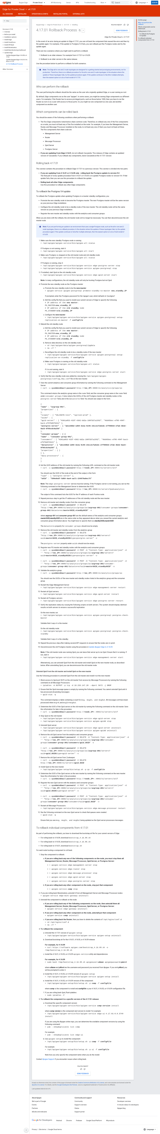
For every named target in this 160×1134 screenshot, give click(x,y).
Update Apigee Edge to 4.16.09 (101, 647)
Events (34, 1105)
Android (59, 1120)
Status (77, 1108)
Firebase (79, 1120)
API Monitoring (56, 2)
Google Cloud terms (55, 1129)
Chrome (69, 1120)
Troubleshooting (89, 2)
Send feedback (122, 30)
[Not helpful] (127, 24)
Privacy (34, 1129)
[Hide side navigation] (26, 1130)
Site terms (42, 1129)
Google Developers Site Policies (67, 1085)
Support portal (79, 1112)
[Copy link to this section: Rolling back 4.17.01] (60, 163)
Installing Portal (60, 14)
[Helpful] (124, 24)
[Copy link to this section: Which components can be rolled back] (80, 112)
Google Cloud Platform (94, 1120)
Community (79, 1101)
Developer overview (124, 1101)
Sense (68, 2)
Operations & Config (40, 14)
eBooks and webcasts (39, 1112)
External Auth (78, 14)
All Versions (8, 14)
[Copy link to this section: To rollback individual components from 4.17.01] (91, 828)
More (102, 2)
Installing (22, 14)
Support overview (81, 1105)
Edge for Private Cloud (13, 9)
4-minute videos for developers (128, 1105)
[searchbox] (15, 21)
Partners (35, 1108)
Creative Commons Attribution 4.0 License (91, 1082)
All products (110, 1120)
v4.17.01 (32, 9)
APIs (77, 2)
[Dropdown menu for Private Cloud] (45, 2)
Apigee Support (48, 1059)
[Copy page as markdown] (80, 30)
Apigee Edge (23, 2)
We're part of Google (39, 1101)
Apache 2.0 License (38, 1085)
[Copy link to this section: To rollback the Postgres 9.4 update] (72, 191)
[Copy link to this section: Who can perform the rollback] (71, 87)
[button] (13, 29)
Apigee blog (121, 1108)
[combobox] (121, 3)
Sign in (154, 2)
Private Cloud (37, 2)
